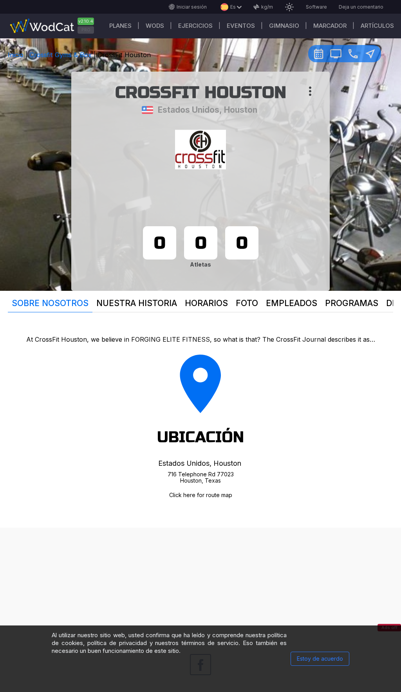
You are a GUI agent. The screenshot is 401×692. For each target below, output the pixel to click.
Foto (247, 303)
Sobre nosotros (50, 303)
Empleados (291, 303)
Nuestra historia (136, 303)
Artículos (377, 25)
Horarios (206, 303)
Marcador (330, 25)
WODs (155, 25)
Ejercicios (195, 25)
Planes (120, 25)
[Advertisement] (200, 582)
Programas (351, 303)
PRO (85, 29)
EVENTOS (241, 25)
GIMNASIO (284, 25)
